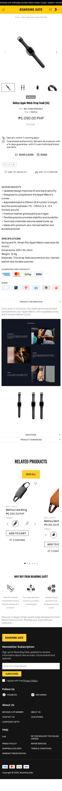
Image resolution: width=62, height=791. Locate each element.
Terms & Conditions (41, 748)
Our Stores (37, 717)
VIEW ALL (31, 474)
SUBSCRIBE (11, 673)
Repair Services (38, 743)
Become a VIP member (12, 712)
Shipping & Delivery (12, 748)
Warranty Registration (14, 753)
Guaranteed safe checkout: (16, 269)
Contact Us (8, 717)
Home (17, 17)
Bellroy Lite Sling (16, 509)
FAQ (4, 736)
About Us (35, 712)
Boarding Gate (31, 9)
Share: (5, 283)
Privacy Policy (30, 680)
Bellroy (34, 112)
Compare (19, 540)
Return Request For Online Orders (45, 737)
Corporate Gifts (10, 722)
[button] (25, 563)
